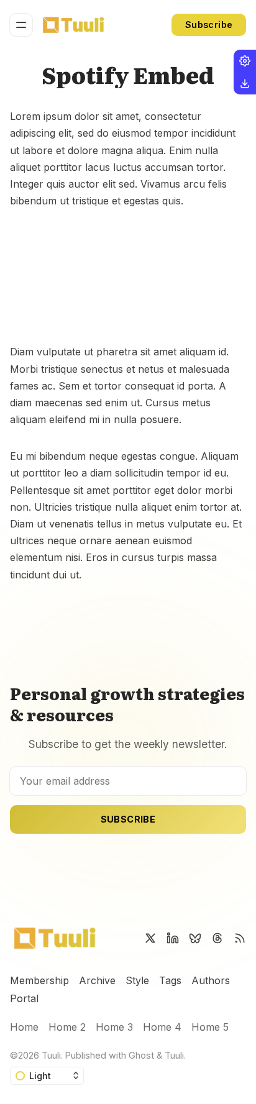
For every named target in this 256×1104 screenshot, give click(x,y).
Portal (24, 998)
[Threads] (217, 938)
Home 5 (210, 1027)
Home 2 (67, 1027)
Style (137, 980)
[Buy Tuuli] (245, 83)
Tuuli (51, 1055)
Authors (210, 980)
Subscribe (209, 24)
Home (24, 1027)
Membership (39, 980)
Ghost (141, 1055)
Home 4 (162, 1027)
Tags (170, 980)
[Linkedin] (173, 938)
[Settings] (245, 61)
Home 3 (114, 1027)
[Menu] (21, 25)
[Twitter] (150, 938)
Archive (97, 980)
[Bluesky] (195, 938)
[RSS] (240, 938)
